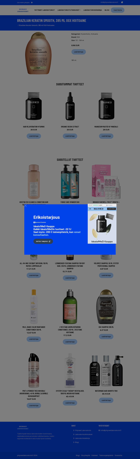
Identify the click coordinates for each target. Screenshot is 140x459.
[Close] (25, 205)
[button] (43, 241)
